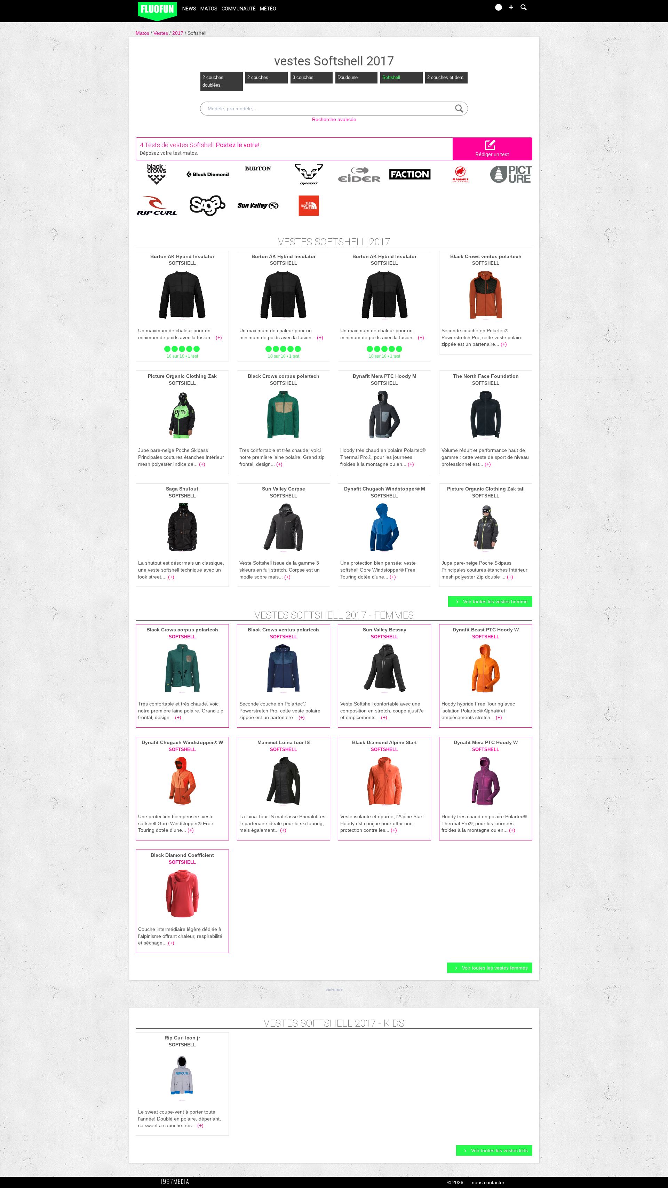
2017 (178, 33)
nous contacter (488, 1182)
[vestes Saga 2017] (207, 205)
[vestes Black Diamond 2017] (207, 173)
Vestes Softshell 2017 (334, 242)
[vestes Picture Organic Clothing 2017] (511, 173)
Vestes (161, 33)
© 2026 (455, 1182)
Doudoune (347, 77)
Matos (208, 9)
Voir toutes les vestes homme (495, 601)
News (189, 9)
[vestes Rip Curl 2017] (157, 205)
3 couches (303, 77)
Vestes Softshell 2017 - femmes (334, 615)
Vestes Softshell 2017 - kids (334, 1023)
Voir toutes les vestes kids (499, 1150)
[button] (511, 7)
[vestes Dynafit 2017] (309, 173)
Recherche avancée (334, 119)
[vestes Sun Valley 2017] (258, 205)
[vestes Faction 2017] (410, 173)
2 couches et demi (445, 77)
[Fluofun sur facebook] (470, 9)
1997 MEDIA (177, 1182)
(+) (219, 337)
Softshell (197, 33)
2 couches (257, 77)
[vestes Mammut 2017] (460, 173)
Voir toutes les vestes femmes (494, 968)
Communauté (239, 9)
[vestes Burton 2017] (258, 168)
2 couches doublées (212, 81)
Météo (268, 9)
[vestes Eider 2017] (359, 173)
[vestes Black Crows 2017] (157, 173)
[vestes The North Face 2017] (309, 205)
